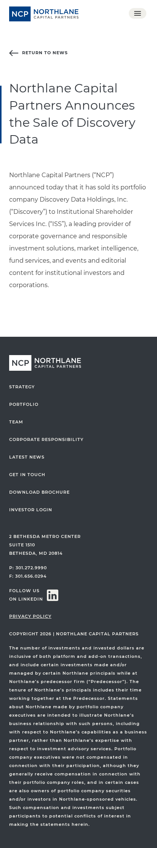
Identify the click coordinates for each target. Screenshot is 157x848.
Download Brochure (39, 492)
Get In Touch (27, 475)
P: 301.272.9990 (28, 568)
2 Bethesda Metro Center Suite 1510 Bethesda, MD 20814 (45, 545)
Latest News (27, 457)
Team (16, 422)
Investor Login (30, 510)
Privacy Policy (30, 616)
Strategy (22, 387)
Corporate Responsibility (46, 440)
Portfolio (23, 404)
